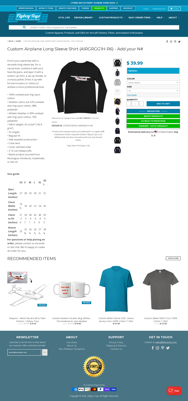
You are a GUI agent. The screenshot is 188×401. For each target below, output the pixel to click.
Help (159, 17)
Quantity (132, 99)
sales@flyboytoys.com (166, 342)
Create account (158, 9)
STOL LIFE (64, 17)
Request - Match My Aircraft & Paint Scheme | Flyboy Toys (27, 320)
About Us (72, 345)
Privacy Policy (116, 342)
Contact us (116, 349)
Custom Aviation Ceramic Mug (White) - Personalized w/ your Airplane (72, 320)
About (173, 17)
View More (173, 258)
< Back (10, 41)
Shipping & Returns (116, 345)
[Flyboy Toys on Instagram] (171, 41)
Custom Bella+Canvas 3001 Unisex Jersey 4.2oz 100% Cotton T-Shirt (116, 320)
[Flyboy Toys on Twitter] (179, 41)
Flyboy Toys (93, 396)
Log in (146, 9)
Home (18, 41)
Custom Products (110, 17)
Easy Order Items (140, 17)
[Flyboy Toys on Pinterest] (175, 41)
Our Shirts (72, 342)
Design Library (83, 17)
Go (45, 352)
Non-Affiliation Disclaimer (72, 349)
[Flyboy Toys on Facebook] (167, 41)
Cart (176, 9)
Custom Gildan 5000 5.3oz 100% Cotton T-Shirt (160, 320)
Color (131, 78)
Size (129, 86)
